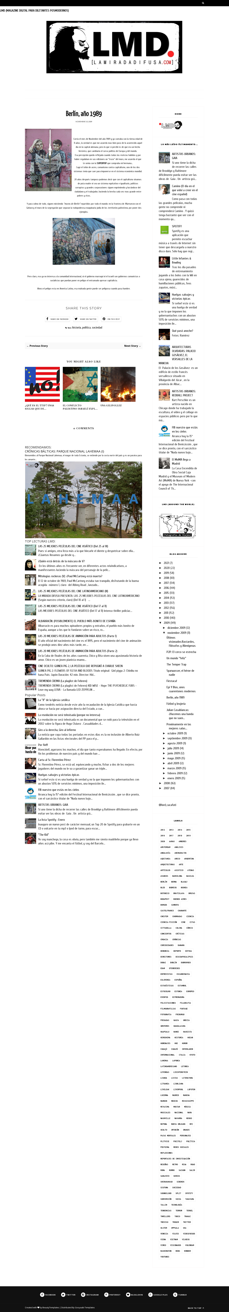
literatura (187, 1078)
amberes (182, 841)
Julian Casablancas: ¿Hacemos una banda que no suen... (180, 714)
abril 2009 (173, 763)
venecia (164, 1233)
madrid (175, 1095)
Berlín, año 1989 (175, 697)
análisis (178, 847)
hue (176, 1043)
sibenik (180, 1182)
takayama (189, 1199)
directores (165, 957)
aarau (171, 841)
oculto (163, 1130)
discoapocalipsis (184, 957)
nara (189, 1112)
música (187, 1107)
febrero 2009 (175, 773)
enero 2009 (174, 778)
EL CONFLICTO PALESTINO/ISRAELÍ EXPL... (80, 407)
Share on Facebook (59, 319)
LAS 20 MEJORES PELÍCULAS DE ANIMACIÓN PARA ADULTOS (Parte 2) (77, 651)
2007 (166, 788)
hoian (190, 1037)
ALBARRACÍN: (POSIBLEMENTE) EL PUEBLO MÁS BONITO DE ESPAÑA (76, 621)
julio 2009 (173, 748)
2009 (167, 623)
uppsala (175, 1228)
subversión (165, 1199)
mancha (186, 1095)
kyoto (192, 1055)
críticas (180, 934)
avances (164, 876)
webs (178, 1251)
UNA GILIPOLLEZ (111, 405)
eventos (164, 997)
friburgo (180, 1014)
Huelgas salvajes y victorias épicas (58, 775)
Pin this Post (114, 319)
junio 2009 (173, 753)
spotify (189, 1193)
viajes (175, 1233)
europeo (190, 991)
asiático (178, 870)
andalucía (165, 853)
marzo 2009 (174, 768)
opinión (175, 1130)
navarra (178, 1118)
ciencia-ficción (168, 922)
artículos (165, 870)
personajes (185, 1135)
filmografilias (168, 1009)
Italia (182, 1055)
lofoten (191, 1089)
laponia (176, 1060)
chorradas (177, 916)
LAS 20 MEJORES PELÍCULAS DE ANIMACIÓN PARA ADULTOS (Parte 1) (77, 636)
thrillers (165, 1216)
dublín (173, 962)
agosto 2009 (174, 743)
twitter (187, 1222)
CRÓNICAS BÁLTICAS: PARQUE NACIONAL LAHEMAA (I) (64, 451)
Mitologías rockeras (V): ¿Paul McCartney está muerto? (70, 576)
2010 (166, 618)
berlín (163, 882)
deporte (177, 951)
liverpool (178, 1089)
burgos (163, 905)
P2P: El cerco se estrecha (181, 652)
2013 (166, 603)
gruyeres (164, 1026)
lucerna (164, 1095)
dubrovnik (186, 962)
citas (192, 922)
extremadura (178, 997)
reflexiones (166, 1153)
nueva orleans (178, 1124)
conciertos (165, 934)
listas (174, 1078)
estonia (178, 991)
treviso (164, 1222)
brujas (191, 893)
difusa (188, 951)
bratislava (178, 893)
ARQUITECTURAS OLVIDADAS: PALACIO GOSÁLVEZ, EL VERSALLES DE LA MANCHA (177, 355)
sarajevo (164, 1176)
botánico (164, 893)
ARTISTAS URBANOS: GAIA (53, 805)
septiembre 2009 (177, 738)
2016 (166, 588)
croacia (164, 939)
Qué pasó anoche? (182, 331)
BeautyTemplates (51, 1307)
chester (164, 916)
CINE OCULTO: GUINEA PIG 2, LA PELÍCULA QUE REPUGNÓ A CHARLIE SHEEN (80, 666)
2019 (166, 573)
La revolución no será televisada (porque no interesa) (69, 715)
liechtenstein (180, 1072)
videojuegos (189, 1233)
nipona (163, 1124)
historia (76, 327)
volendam (189, 1245)
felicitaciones (168, 1003)
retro (175, 1164)
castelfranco (167, 910)
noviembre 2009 (176, 633)
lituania (164, 1083)
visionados (175, 1245)
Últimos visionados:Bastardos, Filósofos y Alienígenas (181, 642)
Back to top (195, 1308)
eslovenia (165, 980)
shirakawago (166, 1182)
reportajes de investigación (175, 1158)
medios (174, 1101)
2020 (167, 568)
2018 (166, 578)
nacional (178, 1112)
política (86, 327)
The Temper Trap (176, 664)
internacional (167, 1055)
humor (184, 1043)
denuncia (164, 951)
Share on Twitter (88, 319)
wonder (187, 1251)
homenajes (165, 1043)
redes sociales (181, 1147)
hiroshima (165, 1037)
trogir (175, 1222)
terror (179, 1210)
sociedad (97, 327)
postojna (164, 1147)
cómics (189, 928)
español (178, 980)
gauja (176, 1020)
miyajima (164, 1107)
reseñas (164, 1164)
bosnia (184, 887)
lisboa (163, 1078)
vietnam (174, 1239)
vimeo (163, 1245)
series (176, 1176)
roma (162, 1170)
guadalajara (179, 1026)
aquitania (165, 859)
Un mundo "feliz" (176, 658)
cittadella (165, 928)
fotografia (165, 1014)
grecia (186, 1020)
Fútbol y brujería (176, 704)
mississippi (188, 1101)
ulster (163, 1228)
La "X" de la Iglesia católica (54, 700)
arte (181, 864)
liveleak (164, 1089)
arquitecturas (167, 864)
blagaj (184, 882)
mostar (176, 1107)
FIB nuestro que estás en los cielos (58, 790)
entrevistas (166, 974)
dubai (163, 962)
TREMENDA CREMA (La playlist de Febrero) (62, 681)
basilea (190, 876)
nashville (165, 1118)
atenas (190, 870)
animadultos (180, 853)
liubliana (178, 1083)
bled (162, 887)
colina (179, 928)
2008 (167, 783)
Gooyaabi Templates (85, 1307)
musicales (165, 1112)
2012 (166, 608)
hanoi (176, 1032)
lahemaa (164, 1060)
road (193, 1164)
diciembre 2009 (176, 628)
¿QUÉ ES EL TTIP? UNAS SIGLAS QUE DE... (39, 407)
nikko (189, 1118)
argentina (189, 859)
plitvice (164, 1141)
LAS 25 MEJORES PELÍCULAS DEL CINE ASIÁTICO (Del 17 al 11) (72, 606)
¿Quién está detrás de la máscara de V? (61, 561)
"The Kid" (43, 834)
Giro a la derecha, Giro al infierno (57, 730)
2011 (166, 613)
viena (163, 1239)
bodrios (173, 887)
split (178, 1193)
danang (181, 945)
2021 (166, 563)
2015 (166, 593)
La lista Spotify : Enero (51, 820)
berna (174, 882)
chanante (182, 910)
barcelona (177, 876)
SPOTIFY (177, 226)
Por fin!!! (43, 745)
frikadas (164, 1020)
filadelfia (185, 1003)
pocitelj (177, 1141)
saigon (182, 1170)
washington (165, 1251)
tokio (177, 1216)
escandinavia (183, 974)
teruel (189, 1210)
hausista (187, 1032)
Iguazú (174, 1049)
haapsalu (164, 1032)
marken (163, 1101)
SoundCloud (165, 1193)
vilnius (186, 1239)
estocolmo (165, 991)
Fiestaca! (172, 681)
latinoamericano (168, 1066)
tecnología (176, 1205)
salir (192, 1170)
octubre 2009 (175, 733)
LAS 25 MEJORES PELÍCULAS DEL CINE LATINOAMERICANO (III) (73, 591)
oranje (186, 1130)
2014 (166, 598)
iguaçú (163, 1049)
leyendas (164, 1072)
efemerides (174, 968)
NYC (191, 1124)
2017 (166, 583)
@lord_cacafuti (167, 805)
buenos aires (179, 899)
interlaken (187, 1049)
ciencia (190, 916)
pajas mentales (168, 1135)
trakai (187, 1216)
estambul (182, 985)
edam (162, 968)
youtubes (164, 1257)
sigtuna (164, 1187)
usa (184, 1228)
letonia (185, 1066)
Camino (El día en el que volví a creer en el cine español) (185, 190)
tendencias (165, 1210)
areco (177, 859)
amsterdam (165, 847)
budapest (164, 899)
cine (183, 922)
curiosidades (167, 945)
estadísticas (167, 985)
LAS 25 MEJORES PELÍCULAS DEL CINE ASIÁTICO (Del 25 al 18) (73, 546)
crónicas (176, 939)
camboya (175, 905)
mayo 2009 (174, 758)
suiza (178, 1199)
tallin (163, 1205)
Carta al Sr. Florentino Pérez (54, 760)
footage (184, 1009)
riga (184, 1164)
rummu (171, 1170)
